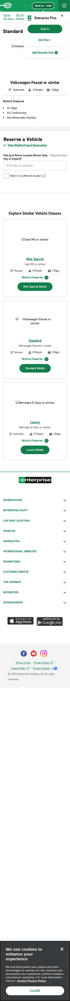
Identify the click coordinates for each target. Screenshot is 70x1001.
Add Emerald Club (43, 53)
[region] (35, 971)
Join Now (43, 40)
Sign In (45, 29)
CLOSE (35, 990)
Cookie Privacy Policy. (31, 980)
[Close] (62, 949)
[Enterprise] (6, 6)
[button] (64, 6)
